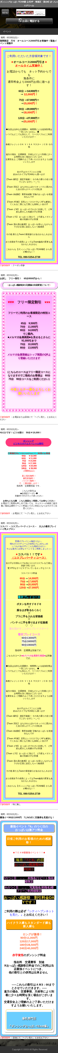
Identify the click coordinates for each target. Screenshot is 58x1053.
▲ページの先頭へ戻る (46, 1043)
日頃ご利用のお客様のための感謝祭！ (29, 840)
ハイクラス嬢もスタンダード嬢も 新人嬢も (29, 924)
